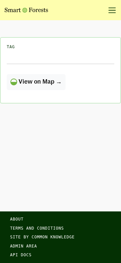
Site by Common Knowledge (42, 237)
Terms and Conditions (37, 228)
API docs (21, 255)
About (17, 219)
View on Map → (39, 82)
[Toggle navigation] (110, 10)
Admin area (23, 246)
